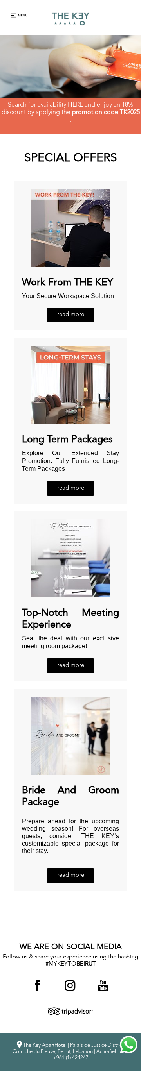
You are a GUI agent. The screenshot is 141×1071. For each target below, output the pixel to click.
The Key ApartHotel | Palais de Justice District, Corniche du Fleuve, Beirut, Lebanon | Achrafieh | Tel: (70, 1051)
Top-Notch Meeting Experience (70, 619)
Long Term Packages (67, 440)
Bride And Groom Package (70, 796)
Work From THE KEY (67, 283)
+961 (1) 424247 (71, 1057)
